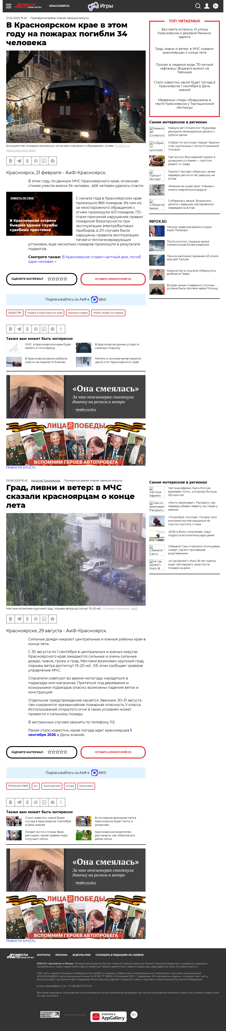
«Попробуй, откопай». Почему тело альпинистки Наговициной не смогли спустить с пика (192, 521)
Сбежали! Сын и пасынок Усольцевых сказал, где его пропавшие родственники (194, 550)
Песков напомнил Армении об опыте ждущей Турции (192, 258)
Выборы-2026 (81, 955)
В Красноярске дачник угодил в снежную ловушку (117, 346)
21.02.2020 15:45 (16, 18)
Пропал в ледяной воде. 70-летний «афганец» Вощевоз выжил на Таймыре (184, 68)
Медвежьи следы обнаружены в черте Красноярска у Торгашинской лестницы (184, 103)
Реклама (61, 955)
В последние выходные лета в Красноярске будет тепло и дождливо (115, 821)
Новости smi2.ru (21, 467)
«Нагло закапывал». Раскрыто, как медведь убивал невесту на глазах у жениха (193, 506)
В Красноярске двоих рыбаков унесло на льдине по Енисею (46, 360)
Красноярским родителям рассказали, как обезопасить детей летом (115, 835)
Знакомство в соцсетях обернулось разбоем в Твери (191, 272)
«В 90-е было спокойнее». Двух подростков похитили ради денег (191, 533)
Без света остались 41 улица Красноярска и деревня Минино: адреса (184, 33)
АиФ (134, 608)
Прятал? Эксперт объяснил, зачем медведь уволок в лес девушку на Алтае (191, 175)
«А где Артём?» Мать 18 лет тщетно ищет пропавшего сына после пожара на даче (192, 564)
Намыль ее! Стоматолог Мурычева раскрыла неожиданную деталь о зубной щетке (192, 131)
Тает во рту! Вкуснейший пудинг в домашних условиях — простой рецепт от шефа (191, 160)
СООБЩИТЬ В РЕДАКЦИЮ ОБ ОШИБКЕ (120, 955)
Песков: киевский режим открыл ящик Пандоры (189, 229)
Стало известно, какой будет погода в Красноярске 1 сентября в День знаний (184, 86)
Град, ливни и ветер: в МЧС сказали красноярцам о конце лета (184, 51)
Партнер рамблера (74, 1014)
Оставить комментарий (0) (113, 279)
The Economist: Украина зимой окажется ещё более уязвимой (188, 243)
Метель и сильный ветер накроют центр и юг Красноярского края (118, 360)
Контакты (43, 955)
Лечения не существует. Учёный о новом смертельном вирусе (191, 187)
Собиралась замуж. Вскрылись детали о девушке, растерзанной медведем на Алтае (191, 204)
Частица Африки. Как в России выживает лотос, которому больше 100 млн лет (192, 491)
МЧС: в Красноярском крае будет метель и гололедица (48, 346)
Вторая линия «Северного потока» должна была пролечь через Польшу (192, 287)
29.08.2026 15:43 (17, 480)
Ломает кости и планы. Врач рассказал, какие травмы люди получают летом (46, 835)
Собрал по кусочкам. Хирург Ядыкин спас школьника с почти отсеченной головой (193, 146)
